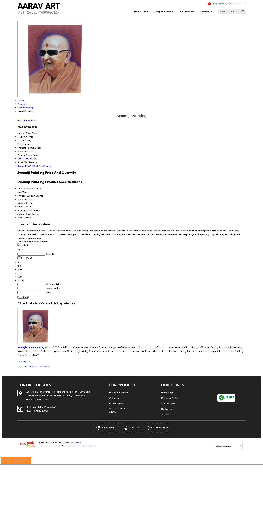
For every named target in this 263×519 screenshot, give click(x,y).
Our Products (186, 11)
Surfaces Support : (115, 347)
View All (112, 411)
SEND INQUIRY (25, 366)
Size (19, 192)
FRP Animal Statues (118, 392)
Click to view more (26, 158)
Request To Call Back (27, 166)
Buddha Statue (116, 403)
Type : (227, 351)
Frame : (151, 347)
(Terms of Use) (74, 442)
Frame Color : (28, 355)
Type (19, 217)
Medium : (189, 347)
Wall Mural (114, 398)
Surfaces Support (26, 195)
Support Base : (75, 351)
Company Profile (163, 11)
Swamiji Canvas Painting (30, 347)
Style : (219, 347)
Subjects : (116, 351)
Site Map (165, 414)
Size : (172, 351)
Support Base (24, 214)
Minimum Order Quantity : (87, 347)
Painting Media (24, 210)
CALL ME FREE (41, 366)
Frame (20, 199)
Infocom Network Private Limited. (81, 446)
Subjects (21, 188)
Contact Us (206, 11)
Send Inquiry (45, 166)
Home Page (141, 11)
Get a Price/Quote (26, 120)
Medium (21, 203)
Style (19, 206)
